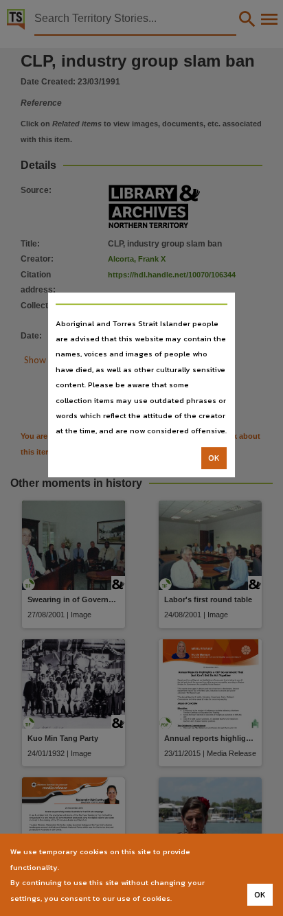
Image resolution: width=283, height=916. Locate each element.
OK (214, 458)
